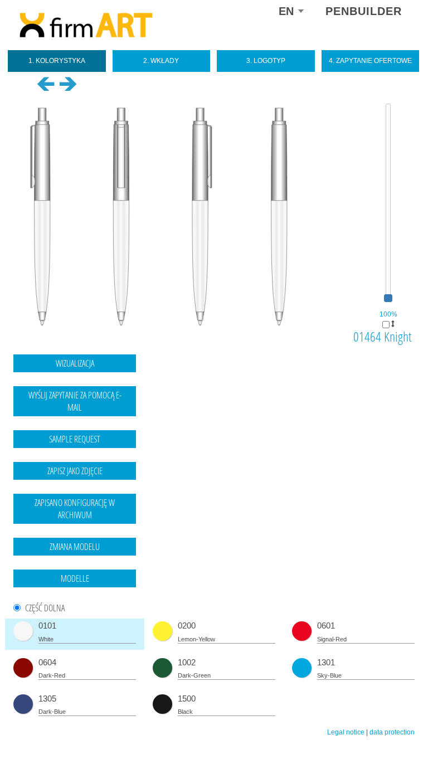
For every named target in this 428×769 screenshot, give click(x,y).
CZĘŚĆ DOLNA (45, 608)
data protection (392, 732)
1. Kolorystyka (56, 61)
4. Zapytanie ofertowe (370, 61)
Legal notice (345, 732)
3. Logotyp (265, 61)
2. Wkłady (161, 61)
